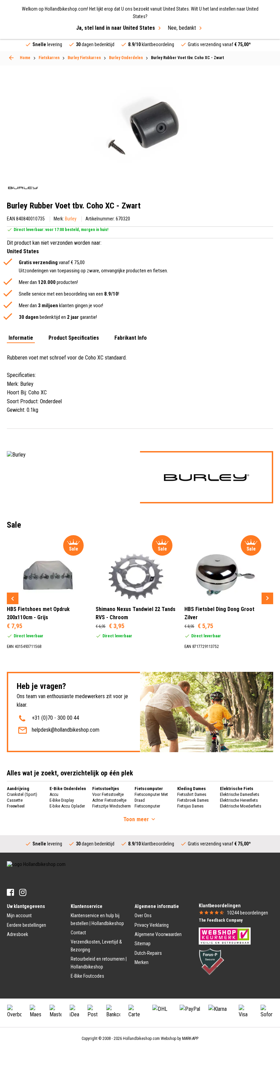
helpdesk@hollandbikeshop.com (65, 730)
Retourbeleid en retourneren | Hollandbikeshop (99, 962)
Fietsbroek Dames (193, 800)
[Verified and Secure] (212, 961)
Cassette (15, 800)
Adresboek (17, 934)
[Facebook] (10, 892)
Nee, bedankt (182, 28)
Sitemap (143, 943)
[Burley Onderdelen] (11, 57)
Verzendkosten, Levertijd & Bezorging (96, 945)
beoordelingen (247, 913)
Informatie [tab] (21, 338)
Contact (78, 932)
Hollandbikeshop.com (141, 1038)
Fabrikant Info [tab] (130, 338)
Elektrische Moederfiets (240, 806)
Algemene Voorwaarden (158, 934)
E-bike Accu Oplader (67, 806)
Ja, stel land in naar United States (115, 28)
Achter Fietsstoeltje (109, 800)
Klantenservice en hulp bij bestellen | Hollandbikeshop (97, 919)
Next (267, 598)
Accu (54, 794)
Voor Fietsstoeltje (108, 794)
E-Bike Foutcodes (87, 976)
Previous (12, 598)
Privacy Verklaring (152, 925)
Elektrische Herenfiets (239, 800)
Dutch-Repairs (148, 953)
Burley (70, 218)
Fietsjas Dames (190, 806)
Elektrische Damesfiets (239, 794)
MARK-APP (190, 1038)
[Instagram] (22, 892)
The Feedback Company (220, 920)
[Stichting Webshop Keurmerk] (225, 935)
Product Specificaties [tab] (73, 338)
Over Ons (143, 915)
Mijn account (19, 915)
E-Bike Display (62, 800)
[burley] (23, 187)
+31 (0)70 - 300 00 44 (55, 718)
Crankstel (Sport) (22, 794)
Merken (142, 962)
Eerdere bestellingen (26, 925)
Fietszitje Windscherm (111, 806)
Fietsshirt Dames (191, 794)
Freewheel (16, 806)
